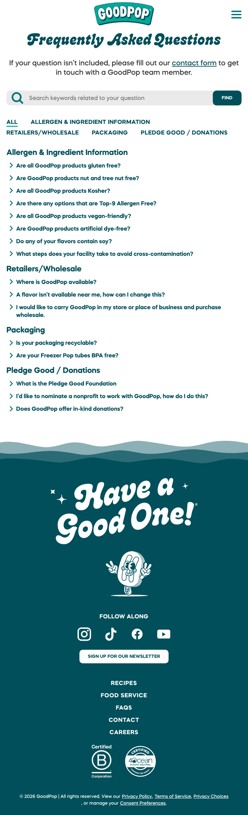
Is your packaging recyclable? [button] (56, 343)
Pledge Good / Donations (184, 133)
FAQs (124, 708)
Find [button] (227, 98)
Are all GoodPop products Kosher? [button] (63, 191)
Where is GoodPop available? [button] (56, 282)
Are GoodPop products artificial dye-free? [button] (73, 229)
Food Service (124, 695)
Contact (123, 720)
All (12, 122)
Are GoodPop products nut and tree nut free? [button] (77, 178)
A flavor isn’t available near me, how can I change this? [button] (90, 295)
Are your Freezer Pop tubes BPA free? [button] (67, 355)
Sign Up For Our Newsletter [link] (124, 656)
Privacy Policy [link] (137, 796)
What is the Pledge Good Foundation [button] (66, 383)
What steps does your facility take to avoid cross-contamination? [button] (104, 254)
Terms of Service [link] (173, 796)
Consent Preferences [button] (143, 803)
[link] (124, 13)
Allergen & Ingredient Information (90, 122)
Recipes (124, 683)
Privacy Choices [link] (210, 796)
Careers (124, 732)
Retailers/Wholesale (42, 133)
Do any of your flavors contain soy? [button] (64, 241)
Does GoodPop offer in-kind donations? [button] (69, 409)
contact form (194, 63)
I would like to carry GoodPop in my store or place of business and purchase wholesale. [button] (118, 311)
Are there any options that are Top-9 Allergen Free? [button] (86, 203)
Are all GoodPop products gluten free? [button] (68, 165)
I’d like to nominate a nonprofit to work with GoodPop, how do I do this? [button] (112, 396)
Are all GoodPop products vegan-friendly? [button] (73, 216)
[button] (236, 14)
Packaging (110, 133)
